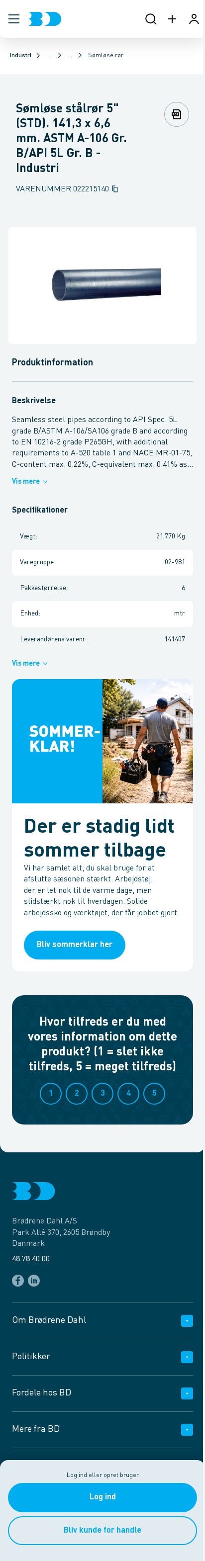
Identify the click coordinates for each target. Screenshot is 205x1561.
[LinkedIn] (34, 1281)
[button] (14, 19)
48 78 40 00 (31, 1259)
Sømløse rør (105, 56)
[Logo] (44, 19)
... (49, 56)
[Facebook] (18, 1281)
